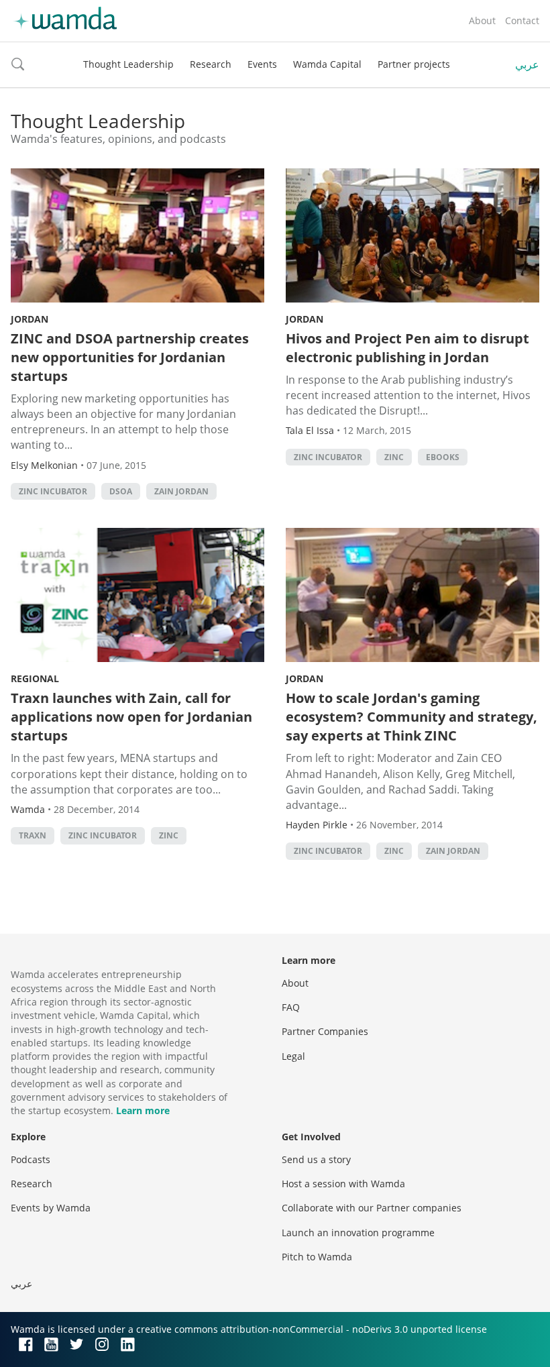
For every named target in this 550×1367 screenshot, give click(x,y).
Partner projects (414, 64)
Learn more (143, 1110)
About (482, 20)
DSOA (120, 491)
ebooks (442, 457)
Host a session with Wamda (343, 1183)
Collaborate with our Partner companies (371, 1207)
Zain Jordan (181, 491)
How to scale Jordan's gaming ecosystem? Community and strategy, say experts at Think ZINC (411, 717)
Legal (293, 1056)
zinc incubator (53, 491)
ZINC (394, 457)
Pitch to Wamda (317, 1256)
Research (210, 64)
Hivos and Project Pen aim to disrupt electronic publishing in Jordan (407, 347)
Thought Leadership (128, 64)
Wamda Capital (327, 64)
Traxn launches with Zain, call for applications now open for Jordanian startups (131, 717)
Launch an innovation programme (358, 1232)
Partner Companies (325, 1031)
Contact (522, 20)
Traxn (32, 835)
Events (262, 64)
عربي (527, 64)
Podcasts (30, 1159)
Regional (35, 678)
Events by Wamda (51, 1207)
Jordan (29, 319)
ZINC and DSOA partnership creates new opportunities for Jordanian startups (130, 357)
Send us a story (316, 1159)
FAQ (291, 1007)
